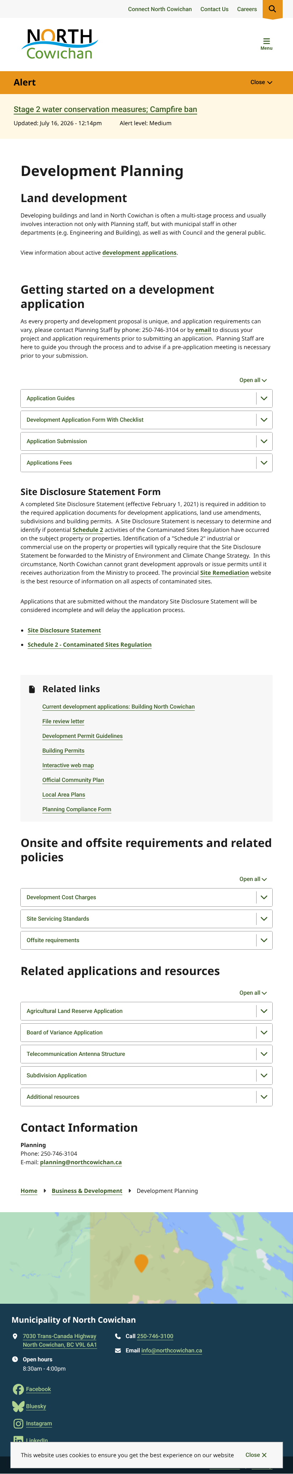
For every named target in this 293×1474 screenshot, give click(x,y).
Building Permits (63, 750)
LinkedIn (37, 1440)
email (203, 330)
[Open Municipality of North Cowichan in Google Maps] (146, 1258)
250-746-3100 (155, 1336)
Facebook (38, 1389)
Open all (249, 380)
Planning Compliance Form (76, 809)
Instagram (39, 1423)
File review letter (63, 721)
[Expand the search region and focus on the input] (273, 9)
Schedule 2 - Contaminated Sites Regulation (90, 644)
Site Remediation (224, 573)
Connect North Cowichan (160, 9)
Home (28, 1191)
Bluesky (36, 1406)
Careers (247, 9)
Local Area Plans (63, 794)
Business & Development (87, 1191)
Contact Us (214, 9)
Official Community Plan (73, 780)
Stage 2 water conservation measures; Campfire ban (105, 109)
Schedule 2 (88, 530)
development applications (139, 252)
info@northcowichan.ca (171, 1350)
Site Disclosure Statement (64, 630)
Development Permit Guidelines (82, 736)
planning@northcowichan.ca (81, 1162)
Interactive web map (68, 765)
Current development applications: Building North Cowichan (118, 706)
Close (252, 1454)
